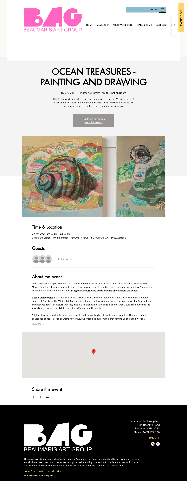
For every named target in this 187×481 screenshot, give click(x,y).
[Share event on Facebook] (33, 397)
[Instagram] (153, 444)
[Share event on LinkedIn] (47, 397)
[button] (162, 9)
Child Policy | (56, 471)
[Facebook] (158, 444)
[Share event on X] (40, 397)
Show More (38, 323)
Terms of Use (29, 471)
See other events (94, 122)
